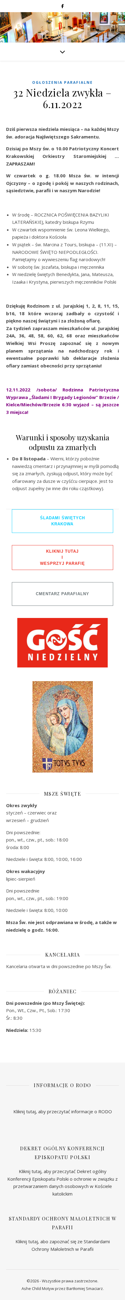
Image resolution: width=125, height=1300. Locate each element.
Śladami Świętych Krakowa (62, 521)
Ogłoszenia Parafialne (62, 82)
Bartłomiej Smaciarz (84, 1288)
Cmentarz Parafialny (62, 594)
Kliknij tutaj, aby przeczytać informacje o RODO (62, 1111)
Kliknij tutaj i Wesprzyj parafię (62, 557)
